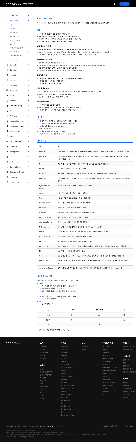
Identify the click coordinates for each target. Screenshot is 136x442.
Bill (11, 157)
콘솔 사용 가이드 (15, 36)
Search (12, 136)
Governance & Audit (17, 172)
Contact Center (15, 167)
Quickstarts (14, 15)
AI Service (13, 116)
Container (13, 70)
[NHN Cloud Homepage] (12, 4)
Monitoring (14, 90)
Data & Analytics (16, 141)
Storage (13, 80)
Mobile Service (15, 131)
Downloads (14, 177)
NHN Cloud (14, 20)
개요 (11, 25)
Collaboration (15, 162)
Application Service (17, 126)
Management (15, 152)
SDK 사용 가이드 (15, 52)
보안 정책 (12, 44)
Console (125, 4)
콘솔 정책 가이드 (15, 33)
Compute (13, 65)
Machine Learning (16, 121)
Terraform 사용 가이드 (16, 56)
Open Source (14, 182)
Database (13, 85)
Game (12, 95)
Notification (14, 111)
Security (13, 100)
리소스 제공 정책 (15, 40)
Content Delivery (16, 106)
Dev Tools (13, 146)
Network (13, 75)
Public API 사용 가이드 (16, 48)
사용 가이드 (13, 29)
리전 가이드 (13, 59)
